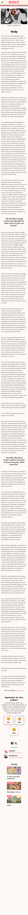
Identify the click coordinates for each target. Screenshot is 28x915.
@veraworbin (20, 690)
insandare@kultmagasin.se (15, 752)
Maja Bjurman (13, 756)
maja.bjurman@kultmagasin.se (16, 757)
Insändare (12, 751)
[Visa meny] (2, 2)
